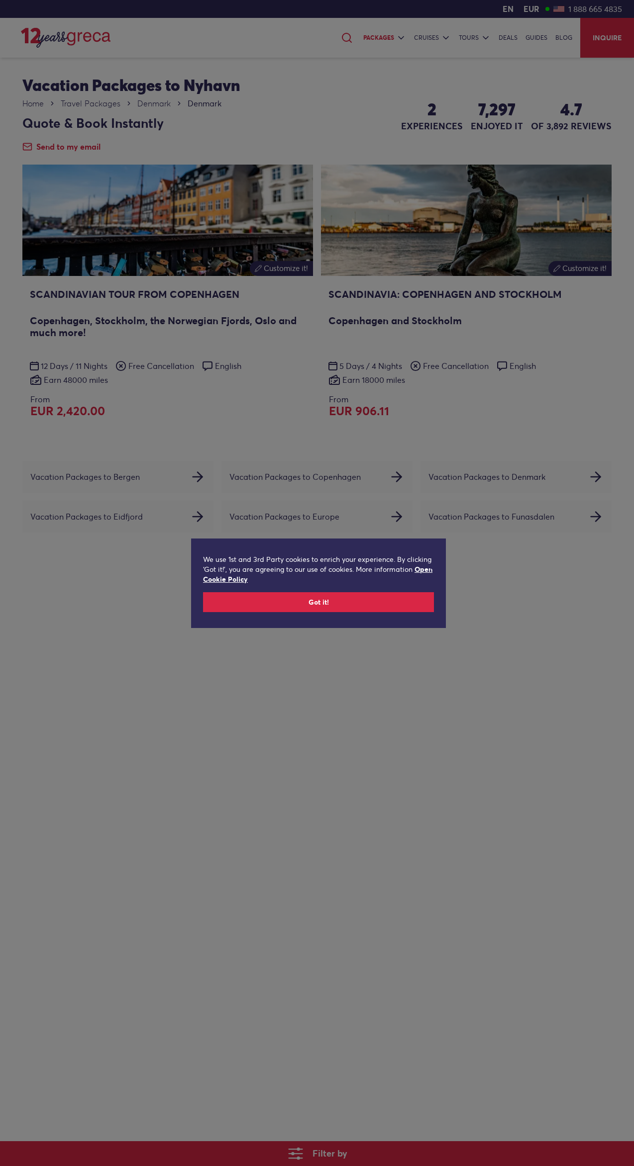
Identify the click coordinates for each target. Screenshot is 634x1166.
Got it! (319, 602)
